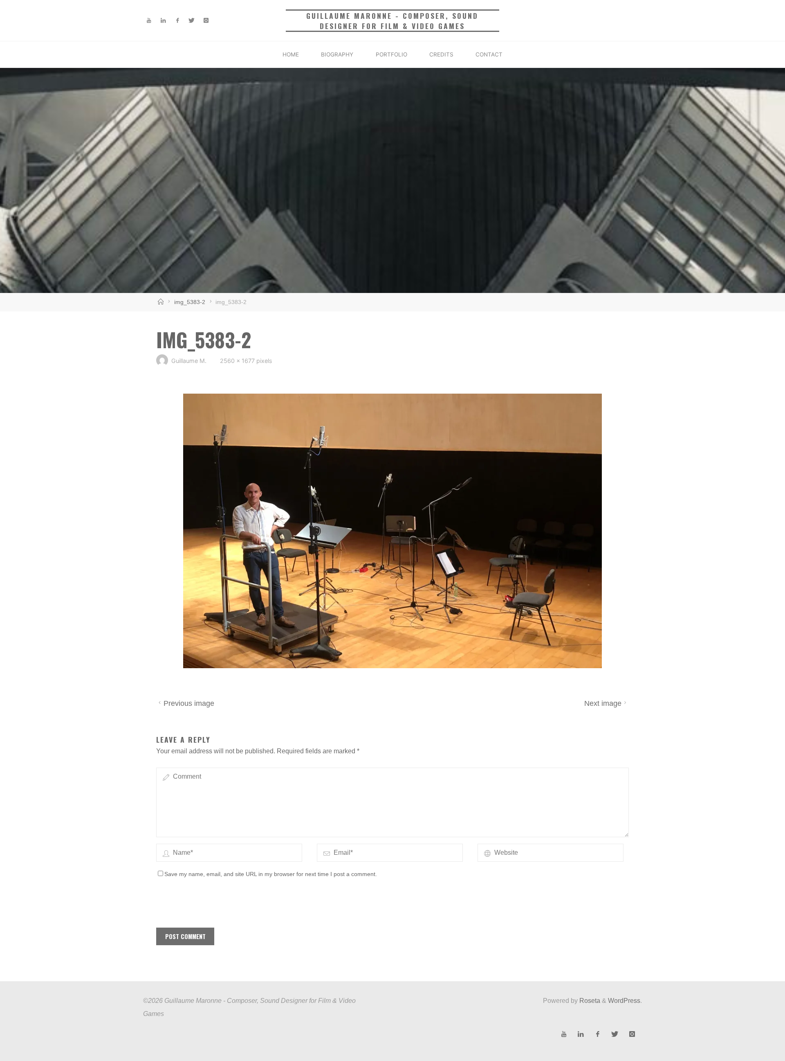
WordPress (624, 1000)
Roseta (589, 1000)
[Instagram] (206, 21)
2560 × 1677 (238, 361)
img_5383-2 (189, 302)
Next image (602, 704)
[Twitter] (191, 21)
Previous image (189, 704)
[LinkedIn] (163, 21)
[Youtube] (149, 21)
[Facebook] (178, 21)
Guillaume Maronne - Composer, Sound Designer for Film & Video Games (392, 20)
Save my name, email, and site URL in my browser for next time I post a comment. (270, 874)
